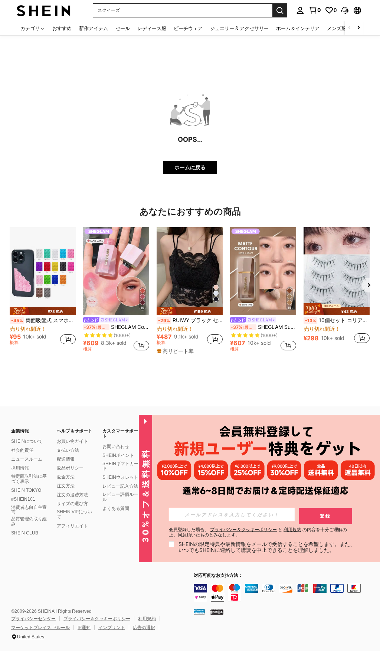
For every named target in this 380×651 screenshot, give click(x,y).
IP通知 (84, 627)
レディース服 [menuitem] (151, 28)
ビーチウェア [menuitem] (188, 28)
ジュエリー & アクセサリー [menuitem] (239, 28)
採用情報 (20, 468)
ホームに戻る (190, 167)
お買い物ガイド (72, 441)
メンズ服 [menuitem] (336, 28)
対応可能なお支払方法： (218, 575)
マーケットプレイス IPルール (40, 627)
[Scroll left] (349, 28)
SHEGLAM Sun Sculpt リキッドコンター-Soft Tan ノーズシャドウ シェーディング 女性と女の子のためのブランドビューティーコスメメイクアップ (263, 327)
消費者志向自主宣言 (29, 510)
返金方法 (66, 477)
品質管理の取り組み (29, 521)
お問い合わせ (115, 446)
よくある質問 (115, 508)
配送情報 (66, 459)
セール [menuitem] (122, 28)
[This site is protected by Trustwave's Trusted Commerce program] (199, 611)
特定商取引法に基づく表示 (29, 479)
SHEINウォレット (120, 477)
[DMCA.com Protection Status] (216, 611)
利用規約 (147, 618)
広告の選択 (144, 627)
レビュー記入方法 (120, 486)
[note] (43, 311)
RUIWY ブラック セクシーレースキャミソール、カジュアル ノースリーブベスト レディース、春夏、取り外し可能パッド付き (190, 320)
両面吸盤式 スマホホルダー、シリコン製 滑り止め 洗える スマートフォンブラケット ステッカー (43, 320)
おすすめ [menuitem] (62, 28)
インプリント (111, 627)
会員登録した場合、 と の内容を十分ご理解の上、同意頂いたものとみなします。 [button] (258, 532)
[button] (344, 10)
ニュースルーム (26, 459)
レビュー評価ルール (120, 497)
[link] (314, 10)
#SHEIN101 (23, 499)
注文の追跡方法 (72, 494)
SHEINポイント (118, 455)
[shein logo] (44, 10)
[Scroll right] (358, 28)
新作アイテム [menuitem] (93, 28)
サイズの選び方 (72, 503)
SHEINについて (27, 441)
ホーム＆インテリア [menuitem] (298, 28)
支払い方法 (68, 450)
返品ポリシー (70, 468)
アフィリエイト (72, 526)
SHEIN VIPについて (74, 514)
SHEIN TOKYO (26, 490)
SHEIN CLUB (24, 533)
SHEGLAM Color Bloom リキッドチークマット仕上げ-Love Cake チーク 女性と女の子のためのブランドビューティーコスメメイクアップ (116, 327)
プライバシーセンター (33, 618)
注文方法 (66, 485)
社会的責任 (22, 450)
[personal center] (300, 10)
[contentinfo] (285, 593)
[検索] (279, 10)
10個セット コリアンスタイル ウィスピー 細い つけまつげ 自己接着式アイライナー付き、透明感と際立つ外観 (337, 320)
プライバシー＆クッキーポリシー (96, 618)
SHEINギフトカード (120, 466)
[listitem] (43, 289)
